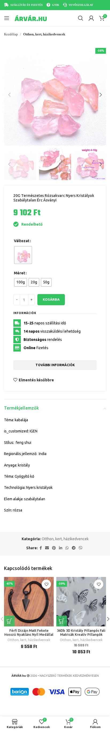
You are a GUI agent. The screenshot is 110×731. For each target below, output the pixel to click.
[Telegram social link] (73, 548)
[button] (9, 94)
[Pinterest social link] (53, 548)
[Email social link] (47, 548)
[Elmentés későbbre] (46, 584)
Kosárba (51, 299)
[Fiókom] (91, 18)
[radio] (23, 255)
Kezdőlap (11, 34)
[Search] (80, 18)
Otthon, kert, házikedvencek (44, 34)
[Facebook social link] (41, 548)
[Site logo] (31, 18)
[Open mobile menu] (6, 18)
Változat (21, 241)
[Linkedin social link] (60, 548)
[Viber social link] (80, 548)
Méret (19, 273)
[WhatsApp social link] (67, 548)
